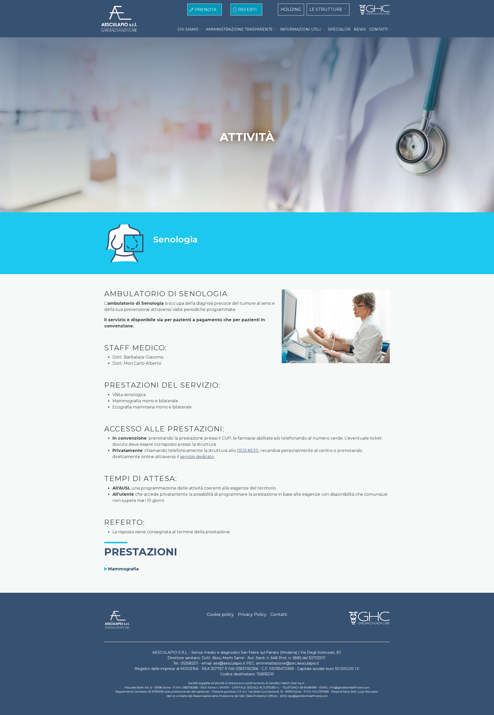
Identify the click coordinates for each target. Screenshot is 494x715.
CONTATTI (378, 29)
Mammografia (123, 568)
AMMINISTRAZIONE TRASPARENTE (239, 29)
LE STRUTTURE (326, 9)
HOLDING (291, 9)
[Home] (372, 10)
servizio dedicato (197, 456)
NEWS (360, 29)
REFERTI (247, 9)
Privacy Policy (252, 614)
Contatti (278, 614)
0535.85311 (248, 450)
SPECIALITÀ (339, 29)
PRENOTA (205, 9)
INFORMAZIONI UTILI (300, 29)
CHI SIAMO (188, 29)
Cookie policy (220, 614)
